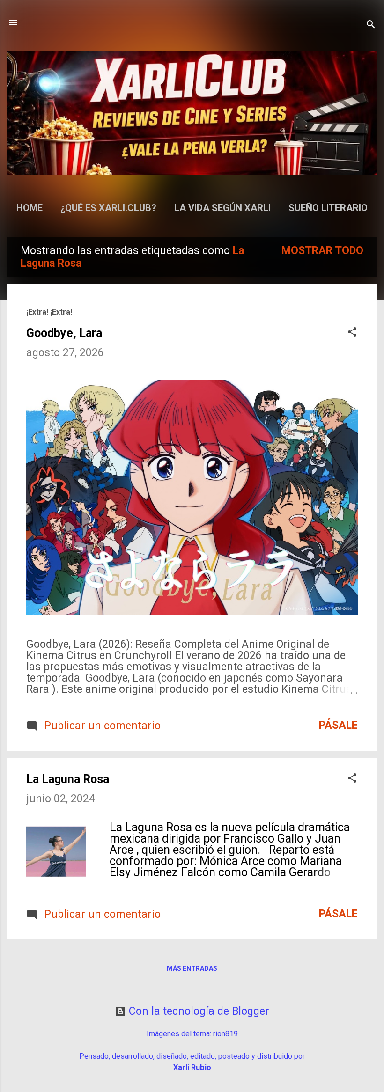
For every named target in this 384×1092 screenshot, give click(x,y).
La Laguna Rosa (67, 779)
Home (29, 207)
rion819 (225, 1033)
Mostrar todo (322, 250)
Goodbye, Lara (64, 333)
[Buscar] (371, 25)
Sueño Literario (328, 207)
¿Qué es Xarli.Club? (108, 207)
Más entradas (192, 968)
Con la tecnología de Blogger (197, 1011)
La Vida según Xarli (222, 207)
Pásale (338, 725)
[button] (352, 333)
